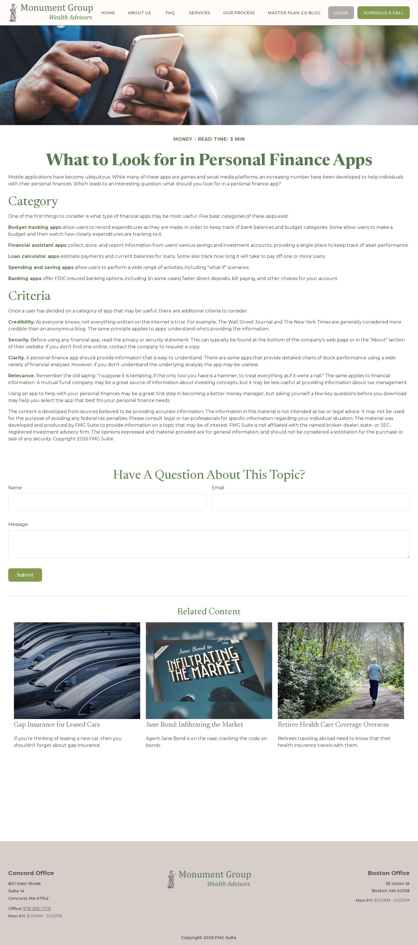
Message (18, 524)
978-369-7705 (37, 908)
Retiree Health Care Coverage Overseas (333, 725)
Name (15, 487)
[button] (108, 13)
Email (218, 487)
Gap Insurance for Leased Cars (57, 725)
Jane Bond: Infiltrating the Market (194, 725)
